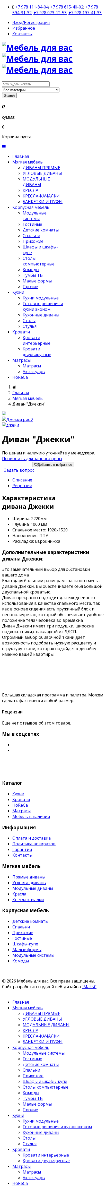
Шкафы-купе (25, 944)
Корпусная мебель (30, 207)
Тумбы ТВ (33, 275)
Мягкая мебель (27, 162)
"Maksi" (89, 986)
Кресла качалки (28, 899)
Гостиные (32, 224)
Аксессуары (34, 371)
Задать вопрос (18, 470)
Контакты (22, 34)
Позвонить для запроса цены (32, 458)
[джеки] (10, 425)
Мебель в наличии (31, 816)
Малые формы (37, 281)
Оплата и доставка (31, 838)
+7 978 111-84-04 (31, 7)
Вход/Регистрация (31, 22)
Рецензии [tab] (22, 485)
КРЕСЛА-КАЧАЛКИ (41, 196)
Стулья (30, 326)
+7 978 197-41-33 (85, 12)
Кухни (18, 292)
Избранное (23, 28)
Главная (20, 156)
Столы (29, 320)
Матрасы (21, 360)
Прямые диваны (28, 877)
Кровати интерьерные (36, 340)
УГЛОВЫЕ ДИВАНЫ (42, 173)
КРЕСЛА (30, 190)
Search (9, 96)
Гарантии (22, 849)
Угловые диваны (29, 882)
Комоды (31, 269)
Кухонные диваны (41, 315)
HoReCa (20, 377)
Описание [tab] (22, 480)
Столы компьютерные (39, 261)
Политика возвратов (34, 844)
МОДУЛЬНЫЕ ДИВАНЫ (36, 181)
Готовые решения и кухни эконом (43, 306)
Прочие (30, 286)
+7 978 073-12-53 (50, 12)
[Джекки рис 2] (17, 419)
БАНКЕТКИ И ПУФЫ (43, 201)
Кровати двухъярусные (37, 351)
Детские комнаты (41, 230)
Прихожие (33, 241)
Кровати (21, 332)
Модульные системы (35, 215)
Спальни (31, 235)
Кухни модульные (41, 298)
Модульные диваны (32, 888)
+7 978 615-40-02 (66, 7)
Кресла (19, 894)
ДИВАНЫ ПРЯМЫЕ (41, 167)
